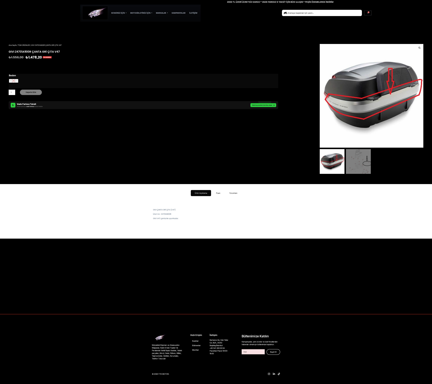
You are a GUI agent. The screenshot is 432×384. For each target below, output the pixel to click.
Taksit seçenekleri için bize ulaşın (263, 105)
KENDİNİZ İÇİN (118, 13)
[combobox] (322, 13)
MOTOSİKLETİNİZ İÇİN (141, 13)
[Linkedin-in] (274, 374)
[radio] (13, 81)
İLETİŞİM (193, 13)
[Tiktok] (279, 374)
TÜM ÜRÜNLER (24, 45)
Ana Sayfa (12, 45)
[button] (419, 48)
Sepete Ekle (31, 92)
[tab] (201, 193)
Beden (12, 75)
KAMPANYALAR (179, 13)
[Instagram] (269, 374)
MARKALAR (162, 13)
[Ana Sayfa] (95, 13)
